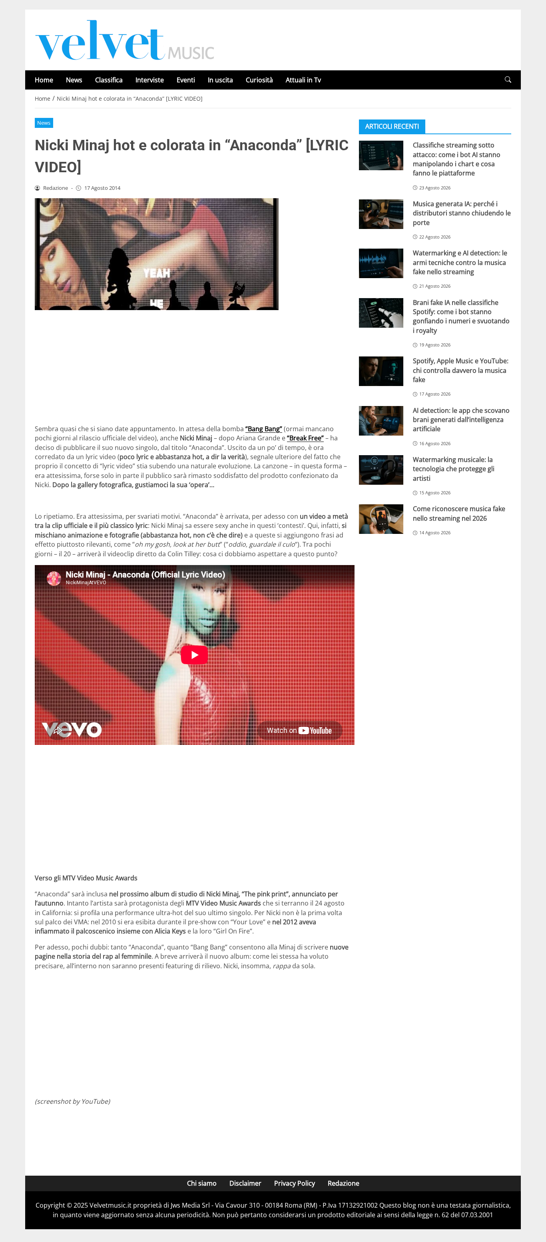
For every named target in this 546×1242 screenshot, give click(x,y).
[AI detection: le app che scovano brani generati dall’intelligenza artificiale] (381, 420)
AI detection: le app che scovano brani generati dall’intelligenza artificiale (461, 419)
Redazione (343, 1183)
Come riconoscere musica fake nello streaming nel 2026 (459, 513)
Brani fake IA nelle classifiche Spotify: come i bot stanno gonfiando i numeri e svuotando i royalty (461, 316)
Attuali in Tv (303, 80)
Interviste (150, 80)
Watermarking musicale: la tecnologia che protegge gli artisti (453, 469)
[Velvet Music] (125, 39)
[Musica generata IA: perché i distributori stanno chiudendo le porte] (381, 214)
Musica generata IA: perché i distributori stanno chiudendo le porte (462, 213)
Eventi (186, 80)
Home (44, 80)
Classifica (109, 80)
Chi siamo (202, 1183)
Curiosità (259, 80)
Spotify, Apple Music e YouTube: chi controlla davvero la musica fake (460, 370)
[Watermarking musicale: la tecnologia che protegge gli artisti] (381, 470)
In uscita (220, 80)
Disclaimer (245, 1183)
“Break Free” (305, 438)
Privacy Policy (294, 1183)
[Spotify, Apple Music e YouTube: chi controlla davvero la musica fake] (381, 371)
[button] (508, 79)
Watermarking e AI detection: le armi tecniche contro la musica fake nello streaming (460, 262)
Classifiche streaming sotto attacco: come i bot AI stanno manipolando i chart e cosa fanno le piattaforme (456, 159)
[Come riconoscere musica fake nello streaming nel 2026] (381, 519)
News (74, 80)
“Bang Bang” (263, 428)
